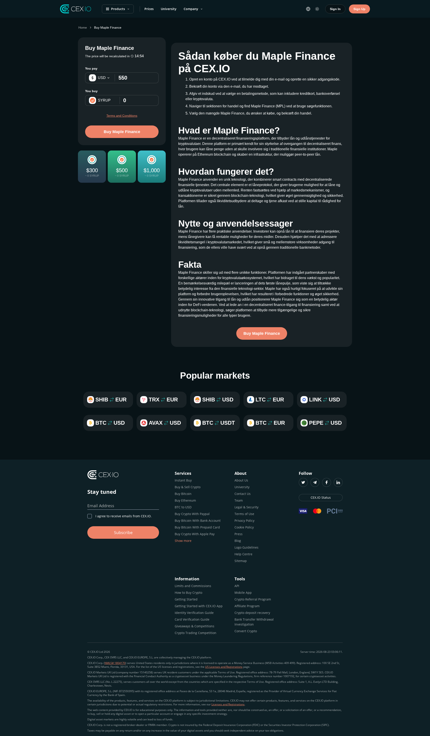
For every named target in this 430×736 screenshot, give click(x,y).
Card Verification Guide (192, 619)
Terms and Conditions (121, 115)
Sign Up (359, 9)
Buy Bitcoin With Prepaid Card (197, 527)
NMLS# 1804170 (115, 663)
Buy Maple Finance (122, 131)
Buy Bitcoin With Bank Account (198, 520)
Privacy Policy (244, 520)
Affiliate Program (247, 606)
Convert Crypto (245, 631)
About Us (241, 480)
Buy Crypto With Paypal (192, 514)
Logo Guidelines (246, 547)
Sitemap (240, 561)
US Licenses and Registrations (224, 667)
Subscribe (123, 532)
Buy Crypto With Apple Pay (195, 534)
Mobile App (243, 592)
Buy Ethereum (185, 500)
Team (238, 500)
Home (82, 27)
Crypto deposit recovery (252, 613)
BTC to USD (183, 507)
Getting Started (186, 599)
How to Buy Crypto (188, 592)
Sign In (335, 9)
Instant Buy (183, 480)
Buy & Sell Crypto (187, 487)
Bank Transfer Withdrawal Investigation (254, 621)
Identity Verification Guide (194, 613)
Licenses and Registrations (228, 704)
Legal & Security (246, 507)
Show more (183, 541)
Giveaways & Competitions (194, 626)
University (168, 9)
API (236, 586)
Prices (149, 9)
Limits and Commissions (193, 586)
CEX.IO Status (321, 497)
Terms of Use (244, 514)
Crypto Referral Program (252, 599)
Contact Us (242, 494)
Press (238, 534)
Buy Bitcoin (183, 494)
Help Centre (243, 554)
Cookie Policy (244, 527)
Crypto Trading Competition (195, 633)
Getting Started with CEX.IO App (199, 606)
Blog (237, 541)
